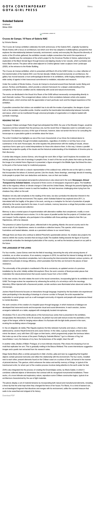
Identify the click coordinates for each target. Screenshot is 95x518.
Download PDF (8, 396)
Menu (90, 6)
